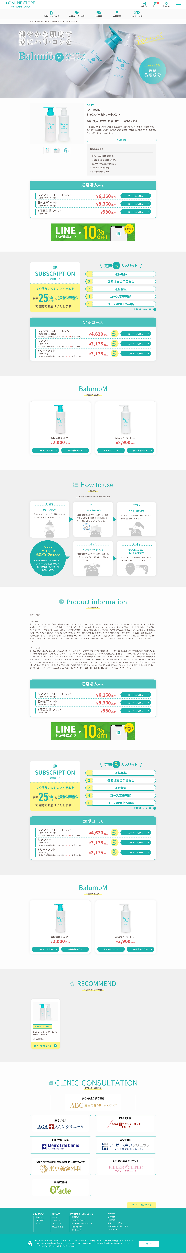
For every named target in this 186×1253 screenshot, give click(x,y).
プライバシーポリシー (116, 1223)
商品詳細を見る (75, 450)
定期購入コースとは (142, 309)
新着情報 (75, 1217)
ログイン (144, 6)
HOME (32, 21)
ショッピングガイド (78, 1220)
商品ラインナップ (51, 16)
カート (155, 4)
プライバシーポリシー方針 (49, 1246)
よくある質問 (136, 16)
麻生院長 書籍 (57, 1226)
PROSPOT (40, 1220)
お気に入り (166, 6)
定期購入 (99, 16)
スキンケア (56, 1220)
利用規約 (111, 1220)
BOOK (38, 1223)
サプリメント (56, 1223)
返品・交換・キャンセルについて (83, 1223)
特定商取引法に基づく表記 (118, 1226)
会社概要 (117, 16)
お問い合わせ (77, 1226)
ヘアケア (55, 1217)
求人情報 (111, 1217)
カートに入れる (135, 195)
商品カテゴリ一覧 (77, 16)
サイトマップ (112, 1229)
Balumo (39, 1217)
